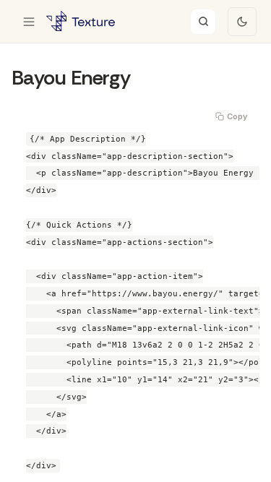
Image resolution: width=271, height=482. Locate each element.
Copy (237, 116)
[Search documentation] (203, 22)
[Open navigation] (28, 21)
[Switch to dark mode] (242, 21)
